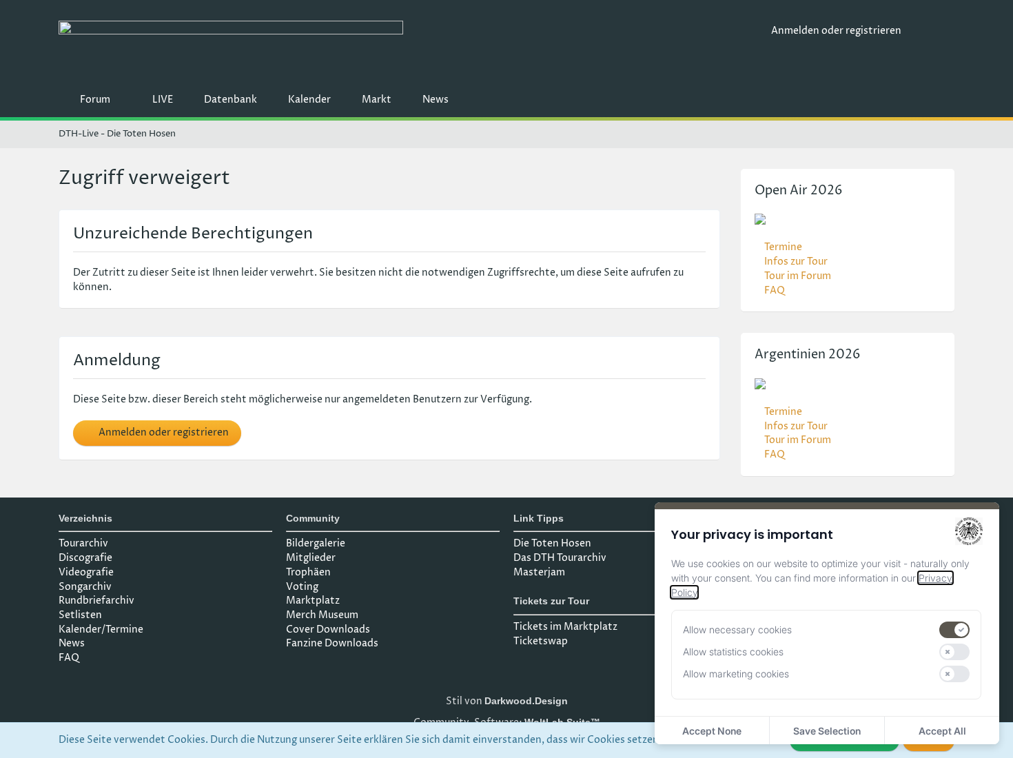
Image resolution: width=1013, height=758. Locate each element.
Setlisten (80, 615)
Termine (783, 247)
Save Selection (827, 731)
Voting (302, 586)
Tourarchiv (83, 543)
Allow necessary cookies (737, 629)
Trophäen (308, 572)
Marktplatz (313, 600)
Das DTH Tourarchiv (559, 557)
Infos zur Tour (796, 261)
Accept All (942, 731)
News (72, 643)
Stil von (507, 701)
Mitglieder (311, 557)
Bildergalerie (315, 543)
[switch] (954, 630)
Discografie (85, 557)
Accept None (711, 731)
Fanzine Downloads (332, 643)
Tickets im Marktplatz (565, 626)
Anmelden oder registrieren (836, 30)
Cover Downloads (328, 629)
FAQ (774, 290)
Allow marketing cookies (736, 673)
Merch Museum (322, 615)
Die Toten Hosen (552, 543)
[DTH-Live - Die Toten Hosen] (410, 46)
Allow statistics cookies (733, 651)
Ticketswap (540, 641)
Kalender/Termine (101, 629)
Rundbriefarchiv (96, 600)
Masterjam (539, 572)
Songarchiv (85, 586)
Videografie (86, 572)
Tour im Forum (797, 276)
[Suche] (933, 31)
